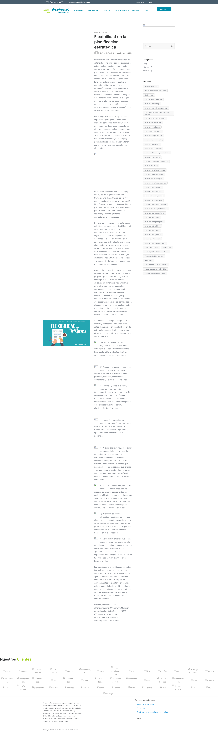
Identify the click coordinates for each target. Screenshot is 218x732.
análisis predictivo (151, 86)
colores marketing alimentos (155, 170)
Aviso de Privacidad (145, 704)
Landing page (136, 10)
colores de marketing (152, 157)
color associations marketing (155, 118)
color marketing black (152, 226)
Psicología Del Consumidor (154, 256)
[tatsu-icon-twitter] (165, 2)
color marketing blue (152, 230)
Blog (146, 10)
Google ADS (106, 10)
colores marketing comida (154, 174)
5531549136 (51, 2)
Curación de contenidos (121, 10)
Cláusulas (141, 708)
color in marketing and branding (156, 209)
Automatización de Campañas (155, 91)
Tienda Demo (140, 2)
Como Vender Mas (151, 247)
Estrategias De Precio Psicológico (156, 252)
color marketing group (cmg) (155, 243)
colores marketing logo (153, 187)
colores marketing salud (153, 200)
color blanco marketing (153, 131)
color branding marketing (154, 140)
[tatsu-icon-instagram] (168, 2)
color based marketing (153, 123)
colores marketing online (153, 191)
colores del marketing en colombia (157, 153)
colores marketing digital (153, 179)
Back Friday (149, 95)
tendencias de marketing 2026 (156, 269)
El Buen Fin (167, 247)
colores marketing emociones (155, 183)
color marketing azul (152, 217)
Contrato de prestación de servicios (152, 712)
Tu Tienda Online (79, 10)
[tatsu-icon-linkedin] (171, 2)
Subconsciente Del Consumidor (156, 265)
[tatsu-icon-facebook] (162, 2)
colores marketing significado (155, 204)
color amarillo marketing (153, 99)
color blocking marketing (153, 135)
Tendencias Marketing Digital (155, 273)
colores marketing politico (154, 196)
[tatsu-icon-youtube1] (174, 2)
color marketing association (154, 213)
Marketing (103, 32)
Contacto (164, 9)
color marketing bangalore (154, 222)
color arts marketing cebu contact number (157, 113)
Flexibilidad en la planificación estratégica (110, 41)
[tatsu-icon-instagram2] (143, 722)
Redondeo (148, 260)
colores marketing (151, 166)
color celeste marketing (153, 148)
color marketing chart (152, 239)
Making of (147, 67)
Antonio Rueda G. (108, 53)
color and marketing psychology (156, 108)
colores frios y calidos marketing (156, 161)
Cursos (150, 2)
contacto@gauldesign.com (79, 2)
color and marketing (152, 104)
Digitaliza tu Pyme (93, 10)
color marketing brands (153, 234)
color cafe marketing (152, 144)
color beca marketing (152, 127)
